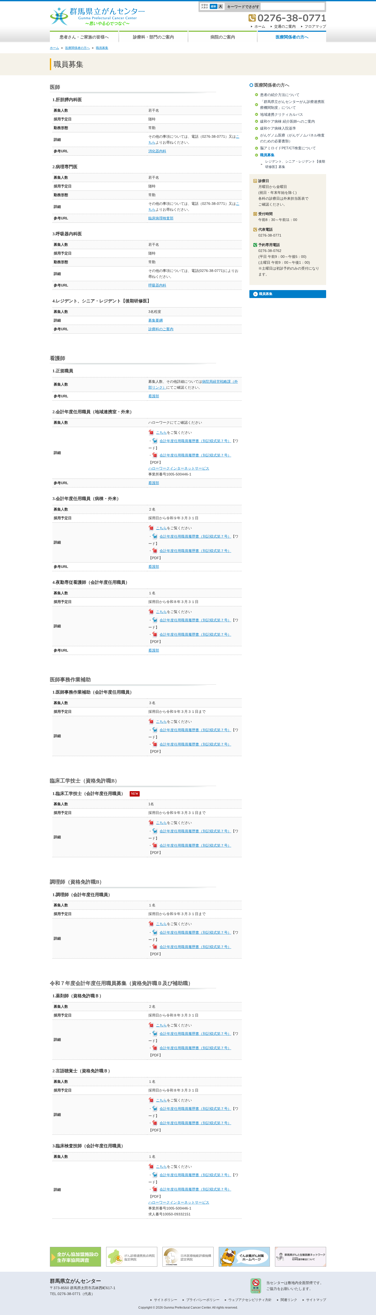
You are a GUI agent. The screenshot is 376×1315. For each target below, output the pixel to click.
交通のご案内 (285, 26)
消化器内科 (157, 151)
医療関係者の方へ (292, 37)
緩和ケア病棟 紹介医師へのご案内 (287, 121)
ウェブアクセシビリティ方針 (250, 1300)
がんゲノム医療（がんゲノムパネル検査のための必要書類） (292, 138)
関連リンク (289, 1300)
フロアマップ (315, 26)
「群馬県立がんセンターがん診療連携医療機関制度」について (292, 105)
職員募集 (102, 47)
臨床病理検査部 (160, 218)
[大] (220, 7)
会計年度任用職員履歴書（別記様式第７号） (195, 441)
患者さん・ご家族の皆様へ (84, 37)
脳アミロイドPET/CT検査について (288, 148)
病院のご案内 (223, 37)
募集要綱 (155, 320)
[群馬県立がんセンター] (97, 22)
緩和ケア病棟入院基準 (278, 128)
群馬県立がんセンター (75, 1281)
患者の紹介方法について (280, 95)
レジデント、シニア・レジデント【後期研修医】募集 (295, 164)
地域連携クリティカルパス (281, 114)
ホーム (260, 26)
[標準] (213, 7)
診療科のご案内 (160, 329)
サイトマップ (316, 1300)
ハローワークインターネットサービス (178, 468)
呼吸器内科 (157, 285)
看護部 (153, 396)
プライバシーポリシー (202, 1300)
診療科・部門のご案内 (153, 37)
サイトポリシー (165, 1300)
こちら (161, 432)
